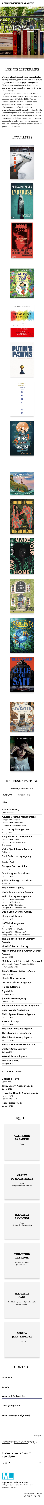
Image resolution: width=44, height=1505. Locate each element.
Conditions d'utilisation (21, 1443)
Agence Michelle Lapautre (18, 3)
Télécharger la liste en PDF (22, 788)
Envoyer (37, 1436)
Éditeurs (24, 795)
